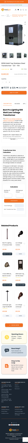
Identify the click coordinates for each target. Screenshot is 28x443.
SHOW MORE (15, 325)
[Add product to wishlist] (11, 244)
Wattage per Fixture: (19, 191)
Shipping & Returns (5, 409)
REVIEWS (17, 104)
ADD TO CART (14, 93)
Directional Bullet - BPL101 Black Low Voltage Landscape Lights (6, 396)
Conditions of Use (4, 413)
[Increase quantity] (9, 82)
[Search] (23, 9)
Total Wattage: (8, 205)
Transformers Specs (19, 411)
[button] (3, 35)
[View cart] (20, 9)
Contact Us (17, 386)
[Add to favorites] (18, 9)
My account (17, 388)
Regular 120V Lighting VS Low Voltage (20, 414)
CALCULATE (14, 201)
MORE (22, 254)
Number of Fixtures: (7, 191)
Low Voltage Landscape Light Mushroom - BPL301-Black (6, 400)
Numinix (21, 438)
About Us (16, 385)
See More (12, 139)
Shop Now (18, 5)
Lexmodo (17, 439)
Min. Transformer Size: (10, 209)
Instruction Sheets (18, 409)
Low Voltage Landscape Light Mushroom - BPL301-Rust (6, 386)
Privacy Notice (4, 411)
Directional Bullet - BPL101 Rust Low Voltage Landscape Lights (6, 391)
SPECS (25, 104)
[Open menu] (26, 9)
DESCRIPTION (7, 103)
